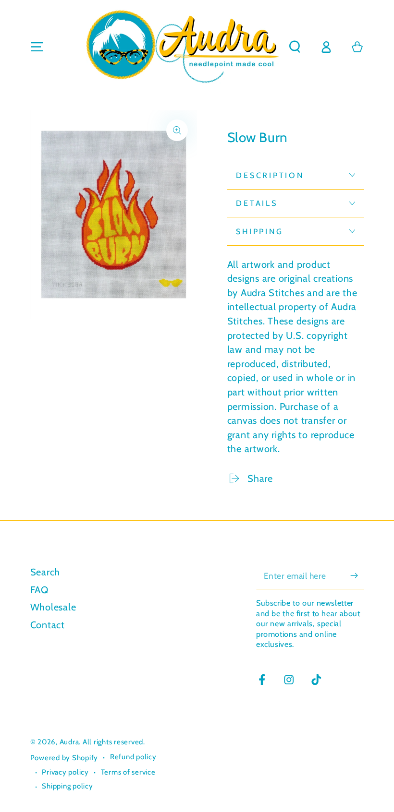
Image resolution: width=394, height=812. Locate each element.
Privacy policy (65, 772)
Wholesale (53, 607)
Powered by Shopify (64, 757)
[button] (294, 47)
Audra (69, 742)
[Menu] (36, 47)
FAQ (39, 590)
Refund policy (133, 756)
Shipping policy (67, 786)
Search (45, 572)
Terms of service (128, 772)
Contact (47, 625)
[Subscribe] (357, 575)
